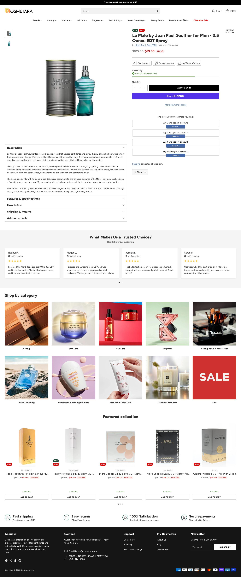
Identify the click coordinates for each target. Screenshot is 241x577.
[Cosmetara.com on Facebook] (6, 561)
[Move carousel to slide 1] (119, 282)
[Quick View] (44, 426)
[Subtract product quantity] (134, 88)
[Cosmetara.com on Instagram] (19, 561)
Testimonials (163, 549)
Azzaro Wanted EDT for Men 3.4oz (214, 473)
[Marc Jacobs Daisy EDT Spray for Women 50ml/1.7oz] (167, 445)
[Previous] (6, 263)
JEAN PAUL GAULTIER (146, 45)
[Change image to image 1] (9, 33)
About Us (161, 540)
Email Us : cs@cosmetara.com (83, 551)
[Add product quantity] (144, 88)
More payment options (175, 105)
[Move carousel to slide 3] (122, 504)
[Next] (235, 263)
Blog (159, 544)
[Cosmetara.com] (19, 11)
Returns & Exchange (133, 549)
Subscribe (225, 547)
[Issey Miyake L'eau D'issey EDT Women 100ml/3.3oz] (73, 445)
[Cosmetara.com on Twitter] (10, 561)
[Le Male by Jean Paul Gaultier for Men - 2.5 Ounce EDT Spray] (71, 84)
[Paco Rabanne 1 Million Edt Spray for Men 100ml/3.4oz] (27, 445)
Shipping (136, 164)
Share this (141, 172)
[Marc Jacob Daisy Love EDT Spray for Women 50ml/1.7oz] (120, 445)
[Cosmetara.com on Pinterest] (15, 561)
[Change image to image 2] (9, 43)
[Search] (157, 11)
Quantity (136, 82)
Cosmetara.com (27, 570)
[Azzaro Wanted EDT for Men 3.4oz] (214, 445)
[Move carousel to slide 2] (121, 282)
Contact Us (129, 540)
